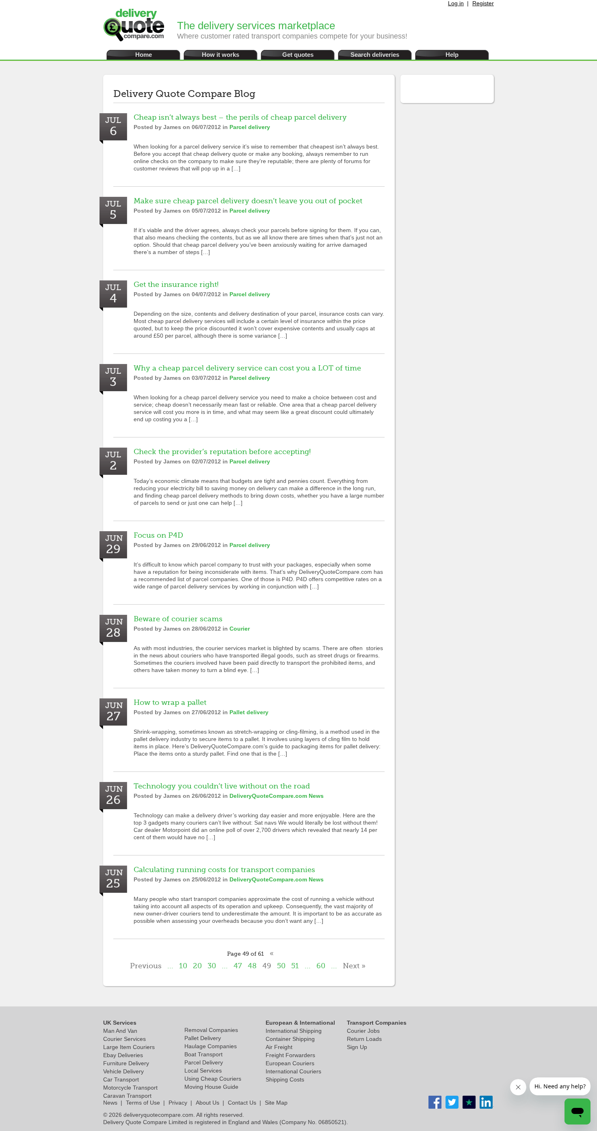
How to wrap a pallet (170, 702)
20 (197, 966)
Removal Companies (211, 1030)
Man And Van (120, 1031)
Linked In (469, 1102)
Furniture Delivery (126, 1063)
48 (252, 966)
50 (281, 966)
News (110, 1102)
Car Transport (121, 1079)
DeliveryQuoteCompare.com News (276, 796)
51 (295, 966)
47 (238, 966)
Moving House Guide (211, 1087)
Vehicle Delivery (123, 1071)
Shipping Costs (285, 1079)
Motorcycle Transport (130, 1087)
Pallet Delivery (202, 1038)
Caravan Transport (127, 1095)
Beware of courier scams (178, 619)
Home (143, 54)
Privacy (178, 1102)
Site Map (276, 1102)
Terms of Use (143, 1102)
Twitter (452, 1102)
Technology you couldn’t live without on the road (222, 786)
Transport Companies (377, 1022)
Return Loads (364, 1039)
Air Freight (279, 1047)
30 (212, 966)
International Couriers (293, 1071)
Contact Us (242, 1102)
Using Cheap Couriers (212, 1078)
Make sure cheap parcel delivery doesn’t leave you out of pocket (248, 201)
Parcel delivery (249, 127)
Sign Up (357, 1047)
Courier (239, 628)
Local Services (203, 1070)
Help (452, 54)
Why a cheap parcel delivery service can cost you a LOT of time (247, 368)
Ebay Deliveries (123, 1055)
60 (320, 966)
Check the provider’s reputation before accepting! (222, 452)
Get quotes (298, 54)
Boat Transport (203, 1054)
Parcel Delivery (203, 1062)
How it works (220, 54)
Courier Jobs (363, 1031)
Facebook (434, 1102)
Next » (354, 966)
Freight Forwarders (290, 1055)
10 (183, 966)
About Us (207, 1102)
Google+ (486, 1102)
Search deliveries (374, 54)
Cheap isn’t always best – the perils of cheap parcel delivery (240, 117)
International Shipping (294, 1031)
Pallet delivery (248, 712)
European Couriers (290, 1063)
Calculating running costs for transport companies (224, 870)
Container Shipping (290, 1039)
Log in (456, 3)
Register (483, 3)
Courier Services (124, 1039)
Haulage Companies (210, 1046)
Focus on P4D (158, 535)
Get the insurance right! (176, 284)
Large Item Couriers (129, 1047)
